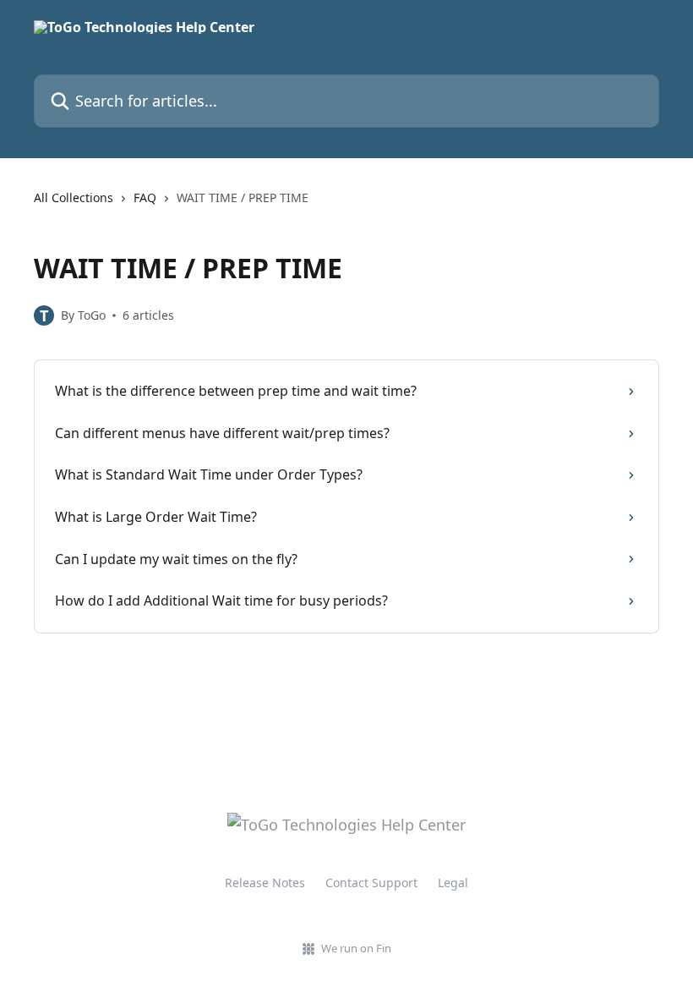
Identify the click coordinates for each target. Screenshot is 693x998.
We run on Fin (356, 948)
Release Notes (265, 883)
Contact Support (371, 883)
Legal (453, 883)
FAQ (145, 197)
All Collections (73, 197)
